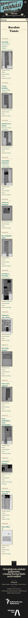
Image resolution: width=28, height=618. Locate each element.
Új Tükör (7, 340)
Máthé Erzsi (9, 222)
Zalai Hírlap (8, 307)
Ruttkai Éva (9, 147)
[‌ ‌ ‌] (25, 2)
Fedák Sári (8, 334)
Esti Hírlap (8, 78)
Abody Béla (9, 109)
